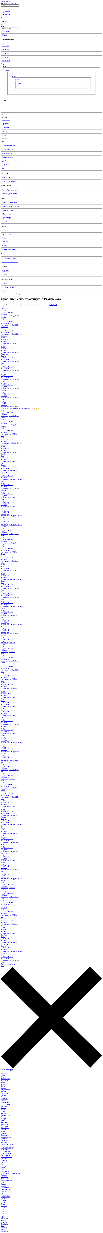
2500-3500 (5, 53)
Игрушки (5, 164)
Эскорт (4, 283)
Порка (4, 238)
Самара (3, 1184)
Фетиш (4, 168)
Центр (4, 35)
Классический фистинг (10, 262)
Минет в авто (7, 214)
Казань (3, 1113)
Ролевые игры (7, 234)
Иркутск (4, 1109)
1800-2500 (5, 49)
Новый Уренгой (6, 1157)
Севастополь (5, 1188)
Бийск (3, 1086)
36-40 (17, 80)
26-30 (11, 73)
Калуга (3, 1117)
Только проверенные (8, 294)
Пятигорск (4, 1177)
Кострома (4, 1122)
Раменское (12, 3)
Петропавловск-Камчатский (10, 1173)
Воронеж (4, 1097)
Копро (4, 291)
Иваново (4, 1106)
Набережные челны (7, 1144)
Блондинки (6, 120)
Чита (2, 1226)
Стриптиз (5, 271)
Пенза (3, 1168)
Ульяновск (4, 1215)
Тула (2, 1209)
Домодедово (5, 1102)
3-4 (3, 110)
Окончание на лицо (9, 181)
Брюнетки (5, 124)
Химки (3, 1220)
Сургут (3, 1198)
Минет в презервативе (10, 202)
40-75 (20, 83)
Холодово (5, 31)
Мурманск (4, 1140)
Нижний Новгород (7, 1148)
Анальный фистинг (9, 258)
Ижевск (3, 1108)
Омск (3, 1162)
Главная (7, 11)
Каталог (7, 14)
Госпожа (5, 230)
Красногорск (5, 1124)
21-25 (7, 70)
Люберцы (4, 1135)
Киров (3, 1120)
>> (3, 962)
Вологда (3, 1095)
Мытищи (4, 1142)
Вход (2, 966)
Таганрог (4, 1200)
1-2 (3, 103)
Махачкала (4, 1139)
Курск (3, 1131)
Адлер (3, 1075)
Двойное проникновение (11, 161)
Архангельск (5, 1079)
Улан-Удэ (4, 1213)
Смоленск (4, 1191)
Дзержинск (4, 1100)
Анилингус (6, 221)
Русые (4, 135)
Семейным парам (8, 287)
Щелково (4, 1227)
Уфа (2, 1217)
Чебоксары (4, 1222)
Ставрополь (5, 1195)
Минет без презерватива (10, 206)
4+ (3, 114)
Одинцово (4, 1160)
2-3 (3, 106)
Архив (12, 964)
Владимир (4, 1091)
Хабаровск (4, 1218)
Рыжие (4, 131)
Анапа (3, 1077)
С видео (18, 294)
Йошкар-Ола (5, 1111)
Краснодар (4, 1126)
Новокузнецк (5, 1151)
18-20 (4, 66)
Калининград (5, 1115)
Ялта (2, 1229)
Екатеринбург (5, 1104)
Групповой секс (7, 157)
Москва (3, 1071)
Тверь (3, 1204)
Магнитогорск (6, 1137)
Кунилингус (6, 218)
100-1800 (5, 46)
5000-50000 (6, 61)
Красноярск (5, 1128)
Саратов (3, 1186)
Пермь (3, 1169)
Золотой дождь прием (9, 194)
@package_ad (52, 305)
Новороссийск (6, 1153)
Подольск (4, 1175)
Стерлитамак (5, 1197)
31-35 (14, 76)
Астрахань (4, 1080)
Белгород (4, 1084)
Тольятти (4, 1206)
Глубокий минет (8, 210)
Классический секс (8, 146)
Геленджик (4, 1099)
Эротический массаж (9, 249)
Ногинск (4, 1158)
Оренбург (4, 1166)
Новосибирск (5, 1155)
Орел (2, 1164)
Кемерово (4, 1119)
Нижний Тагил (6, 1149)
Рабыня (5, 242)
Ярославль (4, 1231)
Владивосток (5, 1090)
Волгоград (4, 1093)
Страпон (5, 245)
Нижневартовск (6, 1146)
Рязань (3, 1182)
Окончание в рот (8, 177)
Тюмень (3, 1211)
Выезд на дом (26, 294)
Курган (3, 1129)
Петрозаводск (5, 1171)
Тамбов (3, 1202)
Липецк (3, 1133)
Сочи (2, 1193)
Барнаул (3, 1082)
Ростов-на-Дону (6, 1180)
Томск (3, 1207)
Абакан (3, 1073)
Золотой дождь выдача (10, 190)
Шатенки (5, 127)
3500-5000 (5, 57)
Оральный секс (7, 153)
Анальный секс (7, 149)
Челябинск (4, 1224)
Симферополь (5, 1189)
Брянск (3, 1088)
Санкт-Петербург (7, 1070)
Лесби (4, 274)
